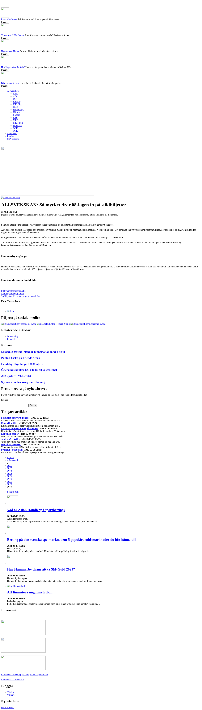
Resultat (11, 339)
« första (10, 457)
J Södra (16, 115)
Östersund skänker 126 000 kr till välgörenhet (29, 369)
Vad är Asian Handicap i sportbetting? (36, 510)
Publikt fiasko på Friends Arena (20, 357)
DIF (15, 99)
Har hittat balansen (11, 444)
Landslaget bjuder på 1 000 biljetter (23, 364)
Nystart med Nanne (10, 51)
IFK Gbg (17, 104)
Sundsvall (17, 125)
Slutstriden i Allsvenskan (12, 679)
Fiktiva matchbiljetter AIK (13, 291)
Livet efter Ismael (9, 19)
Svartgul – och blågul (11, 449)
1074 (9, 473)
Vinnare (10, 695)
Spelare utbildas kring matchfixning (23, 382)
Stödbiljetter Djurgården (12, 293)
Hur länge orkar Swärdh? (13, 67)
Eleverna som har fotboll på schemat (19, 428)
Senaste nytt (12, 491)
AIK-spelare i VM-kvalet (16, 375)
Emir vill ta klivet (9, 423)
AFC (15, 93)
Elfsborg (17, 101)
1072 (9, 468)
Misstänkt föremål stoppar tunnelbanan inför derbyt (33, 351)
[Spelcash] (23, 634)
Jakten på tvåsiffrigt (11, 439)
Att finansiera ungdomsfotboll (29, 592)
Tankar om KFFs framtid (12, 35)
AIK (15, 96)
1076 (9, 478)
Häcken (16, 112)
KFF (15, 117)
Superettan (12, 133)
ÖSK (15, 128)
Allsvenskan (13, 91)
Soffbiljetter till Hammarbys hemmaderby (20, 296)
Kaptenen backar (10, 434)
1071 (9, 465)
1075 (9, 476)
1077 (9, 481)
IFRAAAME (7, 707)
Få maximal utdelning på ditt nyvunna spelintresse (24, 674)
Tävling (10, 692)
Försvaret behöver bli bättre (15, 418)
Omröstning (12, 336)
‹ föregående (13, 460)
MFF (15, 120)
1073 (9, 470)
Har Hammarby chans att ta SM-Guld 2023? (41, 569)
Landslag (11, 136)
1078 (9, 484)
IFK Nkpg (18, 123)
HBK (15, 107)
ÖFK (15, 131)
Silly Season (13, 139)
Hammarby (18, 109)
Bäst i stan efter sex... (11, 83)
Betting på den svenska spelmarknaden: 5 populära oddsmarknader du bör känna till (71, 540)
